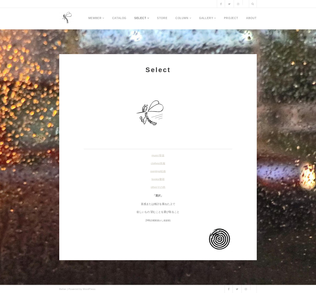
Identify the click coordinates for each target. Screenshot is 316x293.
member (95, 18)
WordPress (89, 289)
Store (162, 18)
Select (140, 18)
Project (231, 18)
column (182, 18)
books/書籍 (158, 179)
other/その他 (158, 187)
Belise (62, 289)
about (251, 18)
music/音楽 (158, 155)
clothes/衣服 (158, 163)
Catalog (119, 18)
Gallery (206, 18)
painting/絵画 (158, 171)
